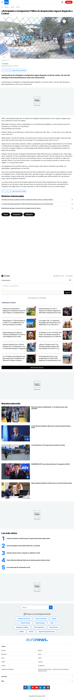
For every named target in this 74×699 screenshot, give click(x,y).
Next (2, 658)
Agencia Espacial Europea (47, 631)
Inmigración (16, 214)
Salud (39, 658)
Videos (3, 665)
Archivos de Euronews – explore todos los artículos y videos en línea (53, 670)
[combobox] (37, 607)
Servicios (4, 676)
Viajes (3, 661)
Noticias (7, 7)
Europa (3, 650)
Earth (39, 654)
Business (4, 654)
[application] (37, 38)
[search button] (51, 607)
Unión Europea (40, 623)
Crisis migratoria (39, 627)
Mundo (12, 7)
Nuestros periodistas (7, 669)
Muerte (31, 631)
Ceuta (52, 623)
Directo (69, 2)
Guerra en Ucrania (41, 618)
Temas (3, 646)
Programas (41, 665)
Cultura (40, 661)
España (54, 618)
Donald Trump (53, 627)
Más (2, 681)
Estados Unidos (25, 623)
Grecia (17, 7)
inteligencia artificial (22, 627)
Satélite (21, 631)
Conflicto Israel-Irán (24, 618)
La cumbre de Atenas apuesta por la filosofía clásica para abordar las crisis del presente (27, 204)
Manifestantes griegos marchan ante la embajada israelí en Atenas (21, 208)
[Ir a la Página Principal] (6, 2)
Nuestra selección (10, 403)
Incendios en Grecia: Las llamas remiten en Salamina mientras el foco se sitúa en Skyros (27, 199)
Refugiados (29, 214)
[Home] (2, 7)
